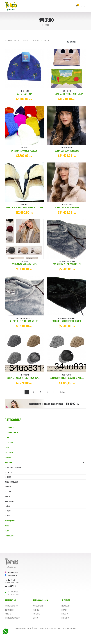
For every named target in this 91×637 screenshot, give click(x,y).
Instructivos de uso (11, 606)
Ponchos (8, 511)
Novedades (36, 614)
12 (41, 41)
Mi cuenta (64, 614)
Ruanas (7, 515)
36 (48, 41)
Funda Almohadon (11, 482)
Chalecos (8, 472)
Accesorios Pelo (11, 432)
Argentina (9, 442)
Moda (7, 525)
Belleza (7, 447)
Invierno (8, 462)
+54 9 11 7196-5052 (12, 594)
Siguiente (62, 392)
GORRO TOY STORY (24, 93)
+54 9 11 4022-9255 (12, 592)
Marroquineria (10, 520)
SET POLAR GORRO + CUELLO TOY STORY (66, 93)
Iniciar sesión (65, 606)
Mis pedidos (65, 618)
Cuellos (8, 477)
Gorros (8, 486)
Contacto (8, 614)
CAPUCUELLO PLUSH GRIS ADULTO (24, 321)
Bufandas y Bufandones (13, 467)
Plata (7, 530)
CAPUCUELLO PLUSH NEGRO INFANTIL (67, 321)
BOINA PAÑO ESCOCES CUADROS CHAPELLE (24, 377)
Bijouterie (9, 452)
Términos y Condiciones (12, 618)
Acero (7, 437)
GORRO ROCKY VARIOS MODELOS (24, 150)
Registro (36, 610)
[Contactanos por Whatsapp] (5, 631)
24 (45, 41)
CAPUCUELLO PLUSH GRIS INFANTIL (67, 264)
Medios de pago (9, 610)
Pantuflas (8, 496)
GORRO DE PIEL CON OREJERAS (67, 150)
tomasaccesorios (12, 572)
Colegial (8, 457)
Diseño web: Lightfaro (69, 628)
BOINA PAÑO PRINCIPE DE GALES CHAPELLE (67, 377)
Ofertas (35, 618)
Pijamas (7, 506)
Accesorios (9, 427)
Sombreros (9, 535)
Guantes (8, 491)
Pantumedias (9, 501)
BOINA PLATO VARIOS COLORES (24, 264)
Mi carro (64, 610)
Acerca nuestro (38, 606)
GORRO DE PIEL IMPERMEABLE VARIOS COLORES (24, 207)
